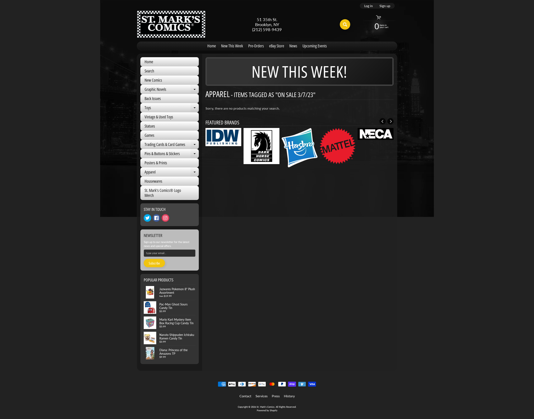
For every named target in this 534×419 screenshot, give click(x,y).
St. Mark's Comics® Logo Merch (163, 192)
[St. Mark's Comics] (171, 24)
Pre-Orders (256, 46)
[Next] (390, 121)
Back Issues (153, 98)
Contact (245, 396)
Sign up (384, 6)
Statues (150, 126)
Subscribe (154, 263)
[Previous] (382, 121)
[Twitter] (147, 218)
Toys (172, 108)
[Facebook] (156, 218)
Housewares (153, 181)
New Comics (153, 80)
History (289, 396)
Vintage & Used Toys (159, 117)
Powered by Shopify (267, 410)
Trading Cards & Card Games (172, 145)
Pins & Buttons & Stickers (172, 154)
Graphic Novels (172, 90)
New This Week (232, 46)
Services (262, 396)
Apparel (172, 173)
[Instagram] (165, 218)
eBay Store (276, 46)
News (293, 46)
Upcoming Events (314, 46)
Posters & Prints (156, 163)
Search (149, 71)
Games (149, 135)
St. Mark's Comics (266, 406)
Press (276, 396)
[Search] (345, 24)
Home (211, 46)
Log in (368, 6)
